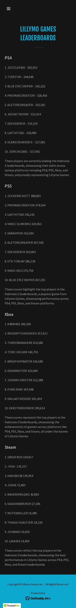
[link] (38, 598)
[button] (12, 8)
